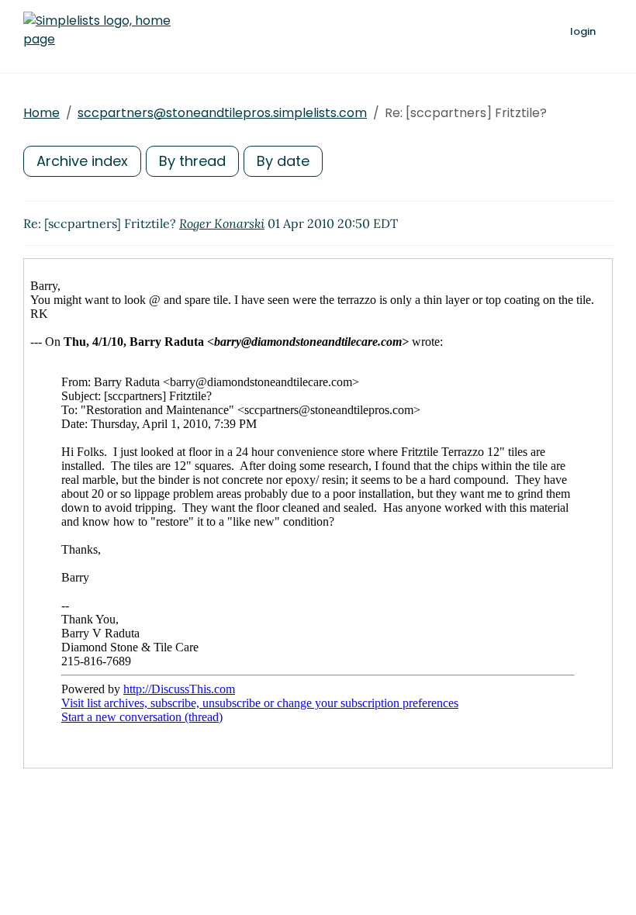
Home (41, 113)
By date (283, 161)
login (583, 31)
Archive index (82, 161)
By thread (192, 161)
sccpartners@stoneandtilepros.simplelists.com (222, 113)
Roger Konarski (221, 223)
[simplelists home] (97, 30)
